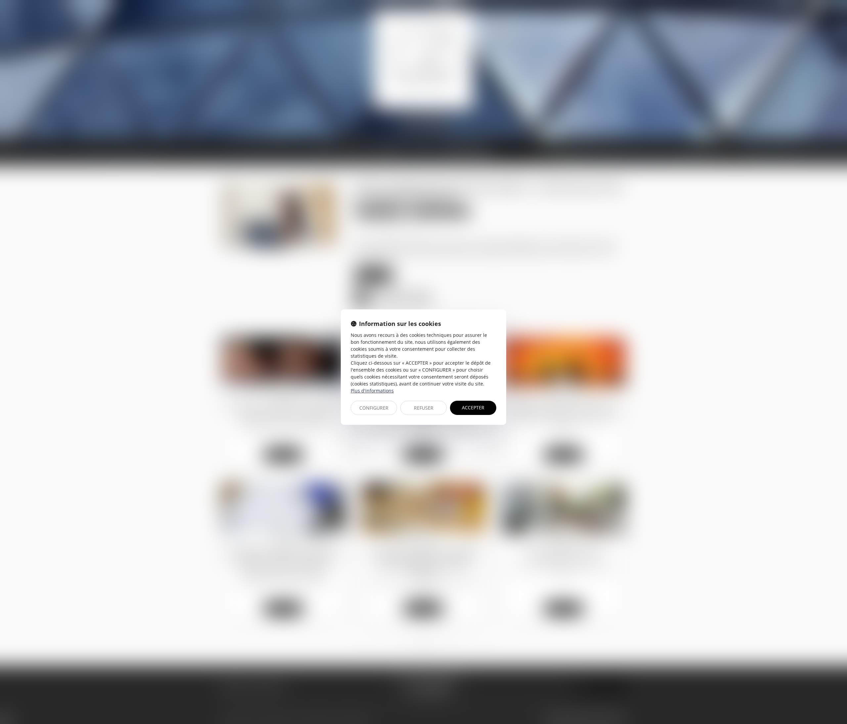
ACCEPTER (473, 407)
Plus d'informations (372, 390)
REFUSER (423, 408)
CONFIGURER (373, 408)
